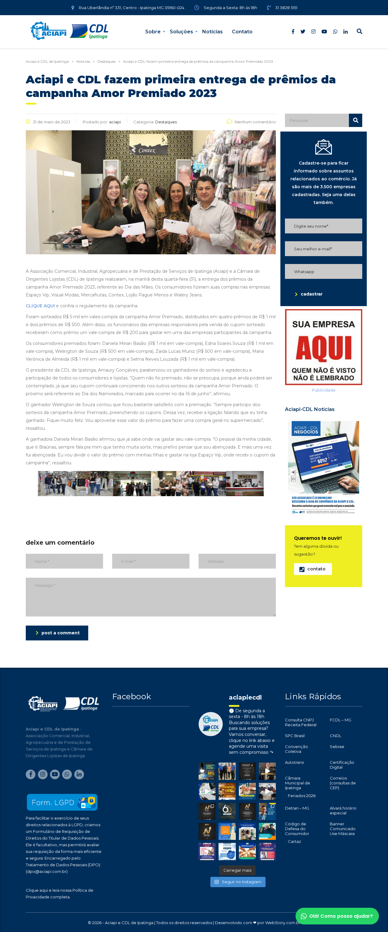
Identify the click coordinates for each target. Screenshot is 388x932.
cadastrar (312, 294)
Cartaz (294, 841)
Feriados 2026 (302, 795)
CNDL (335, 735)
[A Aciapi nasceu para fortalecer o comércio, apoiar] (227, 811)
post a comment (61, 633)
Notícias (212, 32)
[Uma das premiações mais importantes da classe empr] (247, 811)
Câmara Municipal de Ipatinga (297, 783)
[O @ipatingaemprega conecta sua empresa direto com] (247, 851)
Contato (242, 32)
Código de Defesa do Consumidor (297, 828)
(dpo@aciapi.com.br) (47, 871)
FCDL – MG (340, 719)
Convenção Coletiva (296, 749)
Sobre (153, 32)
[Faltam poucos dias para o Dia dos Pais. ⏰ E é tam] (207, 851)
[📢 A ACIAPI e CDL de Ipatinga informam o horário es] (227, 851)
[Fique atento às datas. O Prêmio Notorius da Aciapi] (247, 771)
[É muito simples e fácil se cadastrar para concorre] (207, 811)
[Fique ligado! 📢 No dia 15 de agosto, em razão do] (227, 831)
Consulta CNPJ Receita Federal (300, 722)
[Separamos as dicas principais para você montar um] (207, 791)
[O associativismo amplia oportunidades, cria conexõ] (247, 791)
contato (316, 569)
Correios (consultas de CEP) (343, 783)
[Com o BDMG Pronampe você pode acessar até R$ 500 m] (227, 791)
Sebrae (337, 746)
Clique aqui (37, 890)
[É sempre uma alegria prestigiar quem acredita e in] (227, 771)
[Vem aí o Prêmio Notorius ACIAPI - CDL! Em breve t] (207, 831)
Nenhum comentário (255, 121)
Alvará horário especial (343, 810)
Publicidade (324, 390)
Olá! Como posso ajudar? (341, 916)
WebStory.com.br (282, 922)
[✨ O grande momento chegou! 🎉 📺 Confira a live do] (267, 791)
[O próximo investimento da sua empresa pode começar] (247, 831)
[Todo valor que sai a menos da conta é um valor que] (207, 771)
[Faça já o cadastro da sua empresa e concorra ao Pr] (267, 771)
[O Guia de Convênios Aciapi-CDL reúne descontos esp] (267, 811)
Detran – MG (297, 808)
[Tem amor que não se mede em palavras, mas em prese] (267, 831)
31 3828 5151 (286, 7)
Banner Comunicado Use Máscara (343, 828)
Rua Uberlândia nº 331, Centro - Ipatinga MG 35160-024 (131, 7)
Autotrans (294, 762)
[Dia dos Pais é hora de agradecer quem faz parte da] (267, 851)
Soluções (181, 32)
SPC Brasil (295, 735)
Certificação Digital (342, 765)
